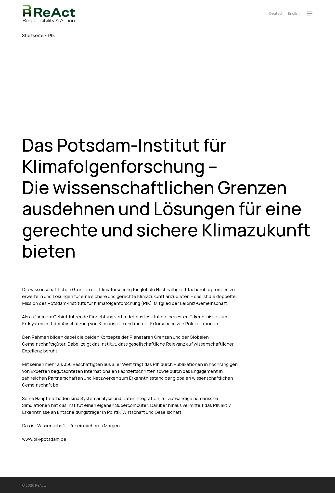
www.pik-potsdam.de (44, 439)
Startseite (33, 35)
